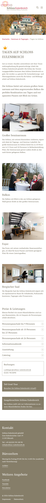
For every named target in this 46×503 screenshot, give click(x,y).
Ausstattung (8, 349)
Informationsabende (12, 343)
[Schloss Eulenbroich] (14, 6)
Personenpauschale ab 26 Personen (19, 338)
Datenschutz (18, 499)
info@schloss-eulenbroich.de (13, 445)
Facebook (5, 480)
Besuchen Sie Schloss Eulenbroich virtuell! (20, 388)
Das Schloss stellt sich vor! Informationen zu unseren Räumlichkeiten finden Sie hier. (22, 405)
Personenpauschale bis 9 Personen (18, 323)
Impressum (6, 499)
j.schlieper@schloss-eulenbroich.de (17, 370)
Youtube (5, 484)
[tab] (23, 324)
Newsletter (6, 488)
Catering (6, 355)
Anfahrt (5, 465)
